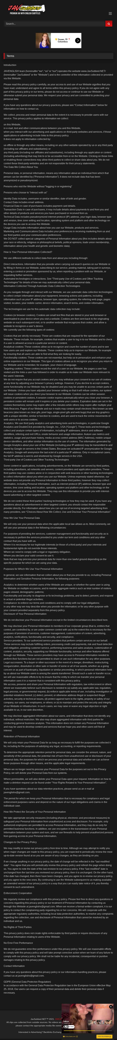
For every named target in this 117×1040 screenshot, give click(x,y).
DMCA (58, 1019)
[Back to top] (107, 1031)
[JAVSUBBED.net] (58, 9)
